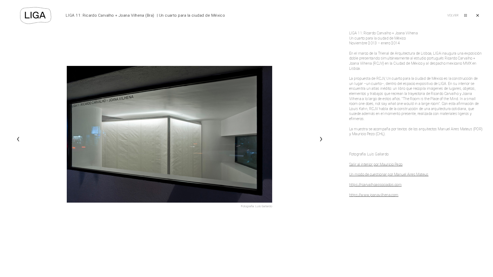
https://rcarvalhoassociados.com (375, 185)
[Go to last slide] (18, 138)
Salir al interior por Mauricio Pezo (376, 164)
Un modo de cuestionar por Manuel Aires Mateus (389, 174)
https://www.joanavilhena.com (374, 195)
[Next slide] (321, 138)
